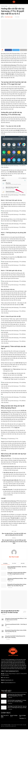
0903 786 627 (6, 677)
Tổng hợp (21, 718)
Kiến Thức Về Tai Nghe (13, 6)
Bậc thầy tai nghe (9, 16)
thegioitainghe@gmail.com (10, 682)
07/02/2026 (17, 16)
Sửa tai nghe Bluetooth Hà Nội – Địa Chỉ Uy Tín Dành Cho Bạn (10, 611)
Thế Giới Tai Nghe (4, 6)
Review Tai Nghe (13, 715)
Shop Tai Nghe (22, 715)
